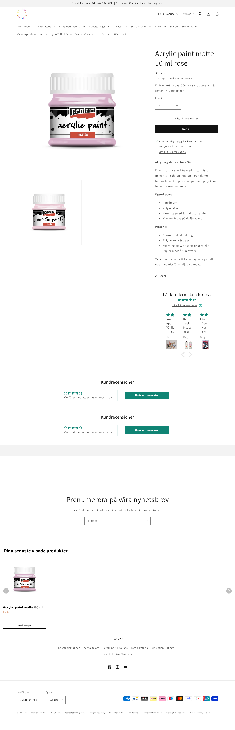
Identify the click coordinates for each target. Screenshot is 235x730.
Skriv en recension (147, 395)
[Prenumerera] (146, 521)
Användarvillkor (116, 712)
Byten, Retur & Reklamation (147, 647)
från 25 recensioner (184, 305)
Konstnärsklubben (69, 647)
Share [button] (162, 275)
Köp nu (186, 129)
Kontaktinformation (152, 712)
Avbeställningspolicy (200, 712)
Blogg (170, 647)
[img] (187, 300)
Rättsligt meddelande (176, 712)
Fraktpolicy (133, 712)
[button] (24, 26)
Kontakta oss (91, 647)
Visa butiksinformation (172, 152)
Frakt (170, 78)
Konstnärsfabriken (33, 712)
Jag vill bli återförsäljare (117, 654)
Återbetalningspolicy (75, 712)
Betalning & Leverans (115, 647)
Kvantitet (160, 98)
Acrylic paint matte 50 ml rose (23, 607)
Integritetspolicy (97, 712)
